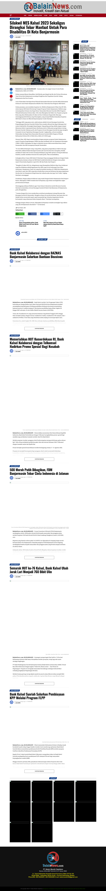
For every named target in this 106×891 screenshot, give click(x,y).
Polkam (45, 15)
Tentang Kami (57, 888)
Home (25, 15)
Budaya (60, 15)
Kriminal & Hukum (38, 15)
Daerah (55, 15)
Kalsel (50, 15)
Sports (66, 15)
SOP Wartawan (65, 888)
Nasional (72, 15)
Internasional (79, 15)
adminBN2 (18, 37)
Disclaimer (71, 888)
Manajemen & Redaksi (48, 888)
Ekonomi (30, 15)
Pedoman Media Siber (80, 888)
